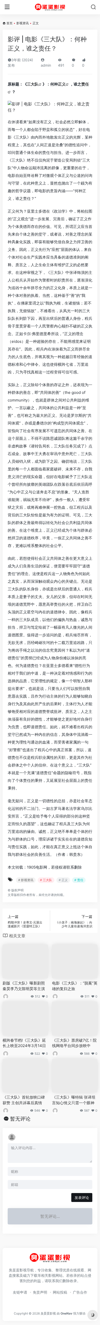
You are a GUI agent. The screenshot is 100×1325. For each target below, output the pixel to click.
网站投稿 (60, 1292)
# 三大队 (46, 880)
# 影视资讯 (25, 880)
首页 (9, 23)
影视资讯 (22, 23)
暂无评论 (20, 1119)
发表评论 (82, 1197)
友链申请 (20, 1292)
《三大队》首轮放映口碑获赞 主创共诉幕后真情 (24, 1100)
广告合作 (80, 1292)
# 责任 (78, 880)
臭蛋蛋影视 (48, 1313)
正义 (62, 84)
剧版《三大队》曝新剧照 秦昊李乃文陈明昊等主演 (24, 986)
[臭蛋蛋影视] (50, 7)
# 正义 (63, 880)
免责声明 (40, 1292)
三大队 (32, 84)
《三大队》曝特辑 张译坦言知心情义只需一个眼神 (73, 1100)
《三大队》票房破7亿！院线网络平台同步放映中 (74, 1043)
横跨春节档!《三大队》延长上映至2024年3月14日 (24, 1043)
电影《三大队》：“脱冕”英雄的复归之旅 (74, 986)
